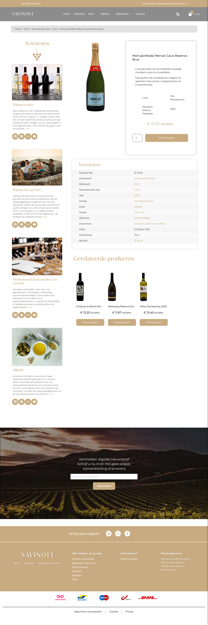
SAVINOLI (22, 14)
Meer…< (31, 307)
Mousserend (146, 201)
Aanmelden (104, 486)
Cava (54, 29)
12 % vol (138, 240)
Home (18, 29)
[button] (92, 14)
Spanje (138, 206)
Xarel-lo (150, 223)
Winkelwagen (166, 138)
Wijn (26, 29)
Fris (136, 201)
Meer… (28, 129)
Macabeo (139, 223)
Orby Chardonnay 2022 (153, 307)
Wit (136, 184)
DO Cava (139, 212)
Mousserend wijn (41, 29)
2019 (136, 195)
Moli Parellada (142, 218)
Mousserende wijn (144, 178)
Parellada (160, 223)
